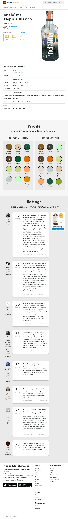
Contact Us (53, 477)
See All (22, 32)
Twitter (37, 497)
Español (37, 508)
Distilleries (13, 7)
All (36, 474)
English (37, 506)
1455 (22, 72)
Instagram (38, 499)
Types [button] (20, 7)
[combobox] (53, 2)
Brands (5, 7)
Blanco (37, 477)
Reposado (38, 481)
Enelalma (13, 26)
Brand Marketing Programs (54, 480)
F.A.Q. (51, 472)
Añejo (37, 483)
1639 (8, 28)
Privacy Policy (54, 475)
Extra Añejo (38, 485)
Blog (26, 7)
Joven (37, 479)
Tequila (11, 24)
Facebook (38, 495)
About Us (33, 7)
